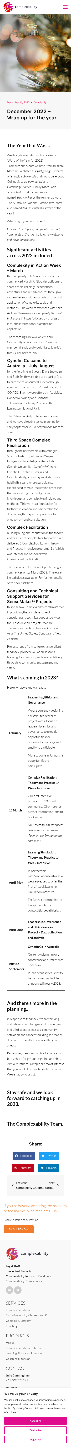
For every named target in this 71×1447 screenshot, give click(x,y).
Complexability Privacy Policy (24, 1281)
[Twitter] (18, 1290)
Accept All (35, 1420)
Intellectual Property (19, 1271)
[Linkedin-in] (9, 1290)
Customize (35, 1430)
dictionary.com (24, 166)
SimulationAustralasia (48, 876)
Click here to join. (26, 353)
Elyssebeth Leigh (49, 910)
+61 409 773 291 (17, 1380)
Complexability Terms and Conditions (29, 1276)
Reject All (35, 1439)
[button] (65, 7)
